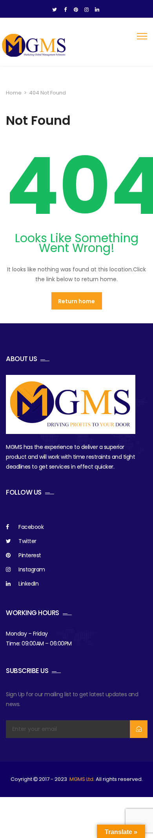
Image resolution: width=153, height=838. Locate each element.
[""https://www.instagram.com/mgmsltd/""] (86, 10)
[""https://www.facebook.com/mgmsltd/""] (65, 10)
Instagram (31, 569)
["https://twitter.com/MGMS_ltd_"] (54, 10)
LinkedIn (28, 584)
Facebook (31, 527)
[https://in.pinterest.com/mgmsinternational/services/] (76, 10)
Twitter (27, 541)
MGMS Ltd (81, 779)
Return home (76, 301)
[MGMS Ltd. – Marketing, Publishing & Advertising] (34, 45)
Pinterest (29, 555)
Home (14, 92)
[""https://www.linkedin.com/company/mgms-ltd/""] (97, 10)
